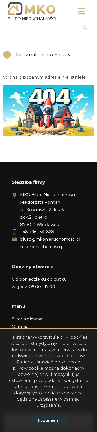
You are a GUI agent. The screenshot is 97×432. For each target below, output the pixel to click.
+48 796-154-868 (37, 231)
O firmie (20, 326)
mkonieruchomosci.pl (42, 246)
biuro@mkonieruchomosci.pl (50, 239)
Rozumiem (48, 420)
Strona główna (27, 319)
